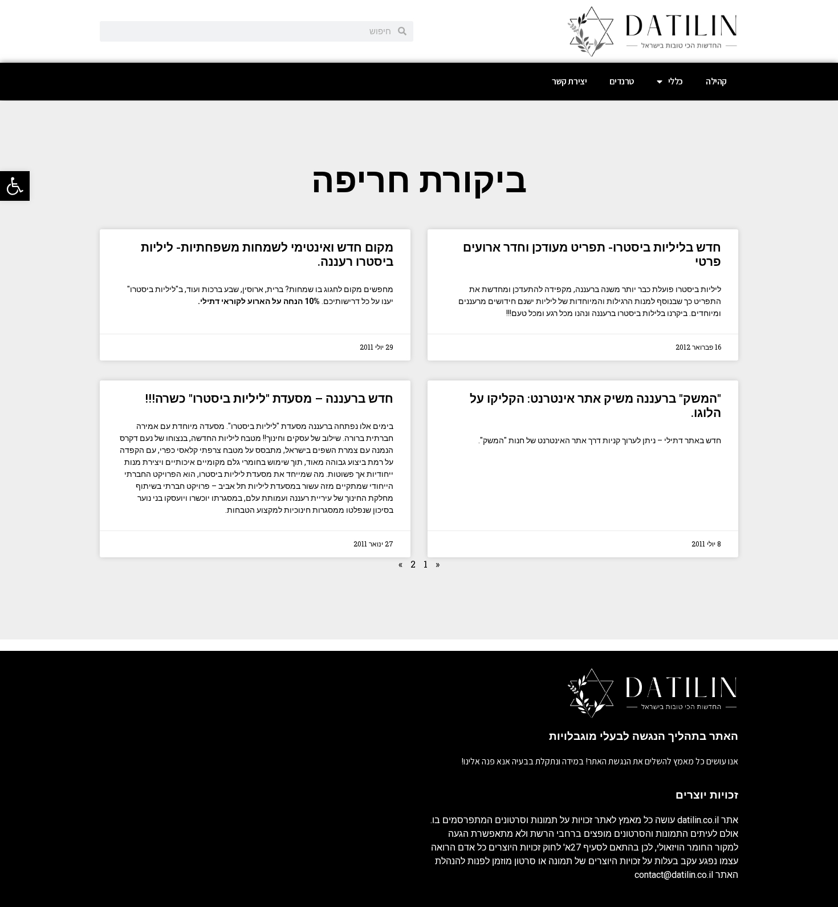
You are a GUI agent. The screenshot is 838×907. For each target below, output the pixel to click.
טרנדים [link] (621, 81)
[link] (15, 186)
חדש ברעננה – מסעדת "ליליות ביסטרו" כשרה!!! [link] (269, 399)
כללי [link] (675, 81)
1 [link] (426, 564)
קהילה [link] (716, 81)
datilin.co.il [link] (698, 820)
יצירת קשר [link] (569, 81)
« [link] (438, 564)
